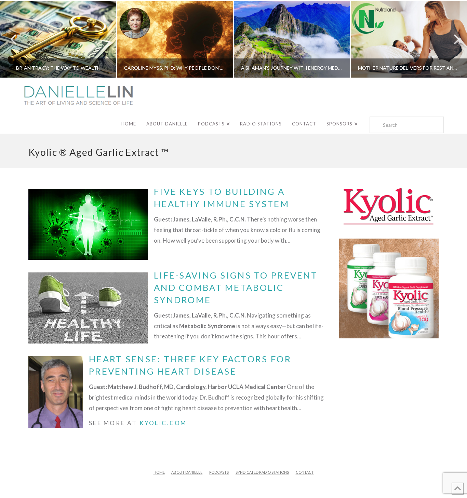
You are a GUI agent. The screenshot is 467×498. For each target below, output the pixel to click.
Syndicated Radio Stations (262, 472)
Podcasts (219, 472)
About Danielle (186, 472)
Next (452, 39)
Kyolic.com (163, 423)
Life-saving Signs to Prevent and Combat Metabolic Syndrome (236, 287)
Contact (305, 472)
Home (159, 472)
